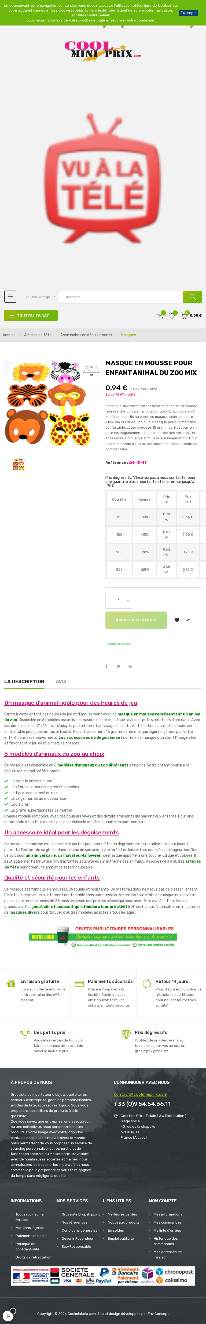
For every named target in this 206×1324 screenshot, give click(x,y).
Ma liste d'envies (167, 1230)
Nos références (74, 1222)
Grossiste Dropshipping (81, 1214)
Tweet (121, 667)
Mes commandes (168, 1222)
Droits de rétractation (34, 1257)
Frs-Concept (158, 1314)
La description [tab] (24, 682)
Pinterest (132, 667)
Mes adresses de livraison (168, 1254)
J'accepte (189, 12)
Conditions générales (79, 1230)
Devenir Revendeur (78, 1238)
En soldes (116, 1230)
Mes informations (168, 1214)
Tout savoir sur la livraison (30, 1217)
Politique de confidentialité (27, 1246)
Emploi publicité (121, 1238)
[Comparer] (160, 315)
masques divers (24, 912)
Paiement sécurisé (31, 1236)
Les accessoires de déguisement (90, 737)
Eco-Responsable (76, 1247)
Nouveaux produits (123, 1222)
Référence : (116, 463)
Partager (109, 667)
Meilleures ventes (122, 1214)
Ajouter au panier (136, 620)
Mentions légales (30, 1228)
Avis (61, 682)
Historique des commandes (166, 1241)
